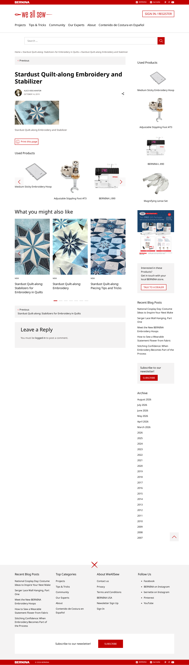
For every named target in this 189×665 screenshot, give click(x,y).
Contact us (103, 581)
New (17, 278)
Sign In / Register (158, 14)
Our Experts (76, 25)
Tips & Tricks (37, 25)
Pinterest (149, 597)
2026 (140, 432)
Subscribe (149, 377)
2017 (140, 482)
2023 (140, 449)
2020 (140, 465)
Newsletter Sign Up (107, 603)
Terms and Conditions (109, 592)
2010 (140, 521)
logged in (40, 337)
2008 (140, 532)
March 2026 (143, 427)
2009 (140, 526)
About (91, 25)
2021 (140, 460)
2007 (140, 537)
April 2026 (142, 421)
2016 (140, 488)
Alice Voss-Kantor (32, 90)
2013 (140, 504)
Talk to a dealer (154, 287)
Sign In (101, 608)
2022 (140, 454)
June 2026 (142, 410)
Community (57, 25)
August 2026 (144, 399)
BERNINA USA (104, 597)
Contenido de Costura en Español (121, 25)
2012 (140, 510)
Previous (24, 60)
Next (121, 181)
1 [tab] (55, 300)
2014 (140, 499)
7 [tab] (86, 300)
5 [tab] (76, 300)
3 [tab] (66, 300)
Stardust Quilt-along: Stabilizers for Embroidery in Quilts (51, 52)
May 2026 (142, 416)
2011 (140, 515)
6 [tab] (81, 300)
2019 (140, 471)
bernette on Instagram (156, 592)
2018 (140, 477)
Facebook (149, 581)
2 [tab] (60, 300)
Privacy (101, 586)
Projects (20, 25)
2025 (140, 438)
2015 (140, 493)
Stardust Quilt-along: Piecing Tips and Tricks (106, 286)
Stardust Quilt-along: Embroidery (67, 286)
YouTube (148, 603)
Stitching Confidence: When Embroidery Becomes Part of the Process (155, 349)
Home (18, 52)
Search (161, 40)
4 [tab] (71, 300)
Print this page (29, 141)
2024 (140, 443)
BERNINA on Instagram (157, 586)
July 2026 (142, 405)
